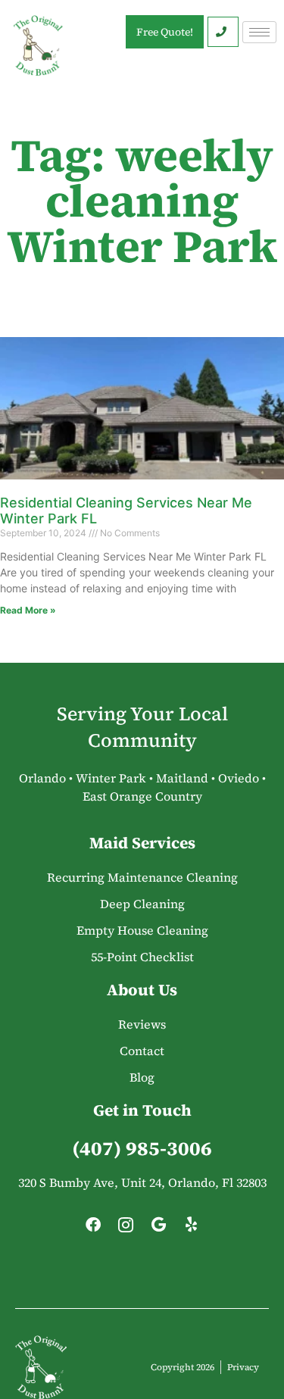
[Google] (158, 1228)
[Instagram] (125, 1228)
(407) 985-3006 (142, 1148)
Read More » (28, 610)
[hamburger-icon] (259, 32)
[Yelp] (190, 1228)
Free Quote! (164, 31)
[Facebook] (93, 1228)
